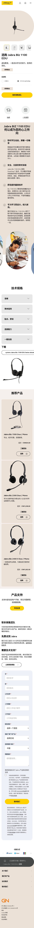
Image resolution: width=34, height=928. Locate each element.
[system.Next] (30, 853)
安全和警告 (4, 919)
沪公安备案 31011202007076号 (10, 908)
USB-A (6, 81)
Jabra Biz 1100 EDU (11, 864)
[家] (5, 861)
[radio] (3, 81)
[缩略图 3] (22, 48)
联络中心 (23, 861)
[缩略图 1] (7, 48)
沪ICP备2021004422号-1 (8, 906)
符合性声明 (4, 915)
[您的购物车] (25, 3)
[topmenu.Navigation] (30, 3)
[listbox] (17, 47)
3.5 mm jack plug (25, 81)
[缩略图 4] (29, 48)
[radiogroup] (17, 81)
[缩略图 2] (14, 48)
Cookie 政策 (5, 912)
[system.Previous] (3, 853)
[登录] (20, 3)
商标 (3, 910)
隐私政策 (4, 917)
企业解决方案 (14, 861)
